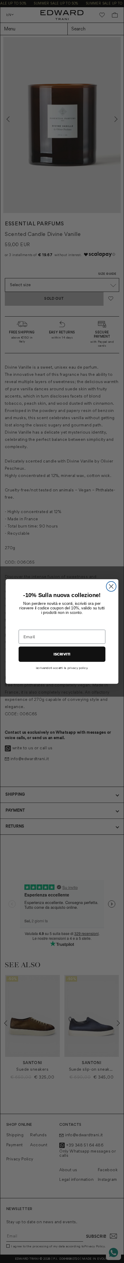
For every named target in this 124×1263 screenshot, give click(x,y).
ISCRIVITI (62, 654)
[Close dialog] (111, 586)
